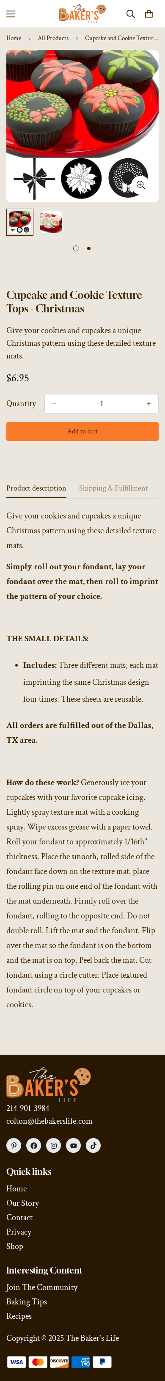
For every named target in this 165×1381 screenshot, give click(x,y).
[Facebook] (33, 1145)
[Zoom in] (140, 185)
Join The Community (41, 1287)
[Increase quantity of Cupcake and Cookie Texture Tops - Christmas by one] (149, 403)
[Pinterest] (13, 1145)
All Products (53, 38)
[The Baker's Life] (82, 14)
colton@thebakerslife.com (49, 1121)
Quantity (21, 404)
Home (13, 38)
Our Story (22, 1203)
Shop (14, 1246)
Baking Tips (26, 1301)
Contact (19, 1217)
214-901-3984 (27, 1108)
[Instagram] (53, 1145)
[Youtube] (73, 1145)
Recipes (19, 1316)
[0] (149, 14)
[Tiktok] (93, 1145)
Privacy (18, 1232)
